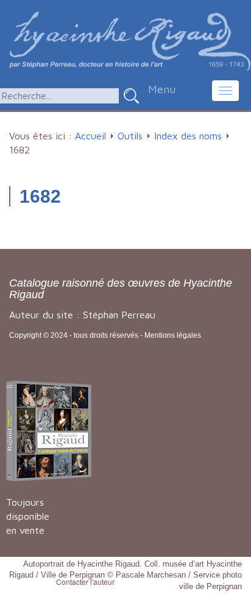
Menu (161, 89)
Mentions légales (172, 335)
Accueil (90, 135)
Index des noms (188, 135)
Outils (130, 135)
